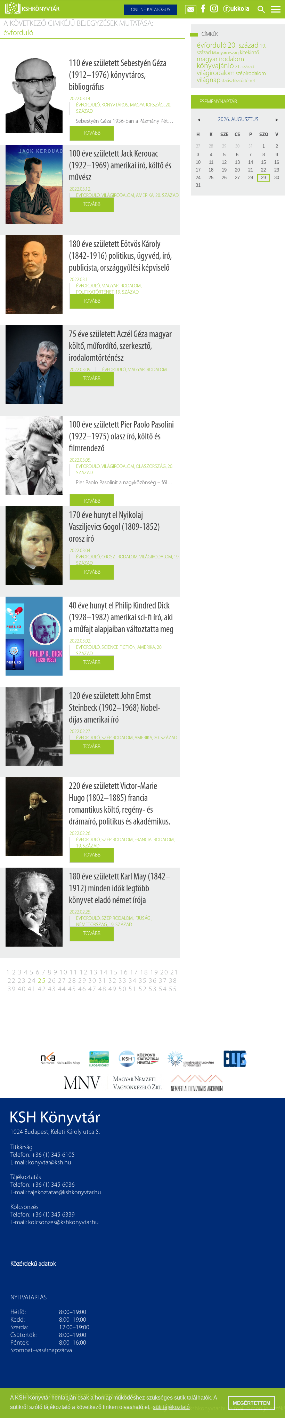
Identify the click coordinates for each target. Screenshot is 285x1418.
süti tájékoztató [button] (171, 1407)
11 (74, 972)
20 (164, 972)
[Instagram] (214, 11)
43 (52, 989)
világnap (208, 80)
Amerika (145, 195)
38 (173, 981)
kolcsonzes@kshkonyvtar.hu (63, 1223)
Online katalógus (150, 10)
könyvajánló (215, 66)
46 (82, 989)
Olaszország (151, 466)
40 (22, 989)
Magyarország (147, 105)
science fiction (118, 647)
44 (62, 989)
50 (123, 989)
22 (12, 981)
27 (62, 981)
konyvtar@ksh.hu (49, 1163)
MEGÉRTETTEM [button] (251, 1403)
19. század (127, 292)
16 (124, 972)
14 (104, 972)
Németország (91, 924)
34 (133, 981)
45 (72, 989)
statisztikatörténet (238, 80)
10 (63, 972)
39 (12, 989)
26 (52, 981)
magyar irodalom (121, 286)
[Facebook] (203, 11)
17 (134, 972)
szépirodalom (117, 738)
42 (42, 989)
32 (112, 981)
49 (112, 989)
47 (92, 989)
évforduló (88, 105)
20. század (167, 195)
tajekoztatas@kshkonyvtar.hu (64, 1193)
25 (42, 981)
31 (102, 981)
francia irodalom (154, 840)
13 (94, 972)
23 (22, 981)
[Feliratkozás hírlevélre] (190, 8)
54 (163, 989)
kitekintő (249, 53)
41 (32, 989)
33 (123, 981)
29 (82, 981)
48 (102, 989)
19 (154, 972)
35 (143, 981)
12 (84, 972)
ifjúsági (143, 918)
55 (173, 989)
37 (163, 981)
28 (72, 981)
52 (143, 989)
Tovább (91, 133)
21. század (244, 67)
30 (92, 981)
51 (133, 989)
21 (174, 972)
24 (32, 981)
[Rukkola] (236, 11)
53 (153, 989)
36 (153, 981)
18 (144, 972)
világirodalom (117, 195)
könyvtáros (114, 105)
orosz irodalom (119, 557)
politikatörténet (95, 292)
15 (114, 972)
